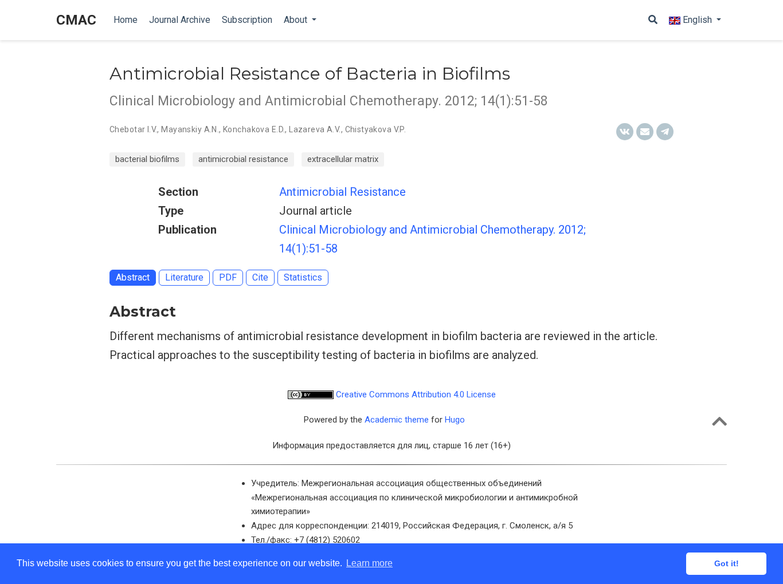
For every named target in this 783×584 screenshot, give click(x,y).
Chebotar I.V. (133, 129)
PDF (228, 277)
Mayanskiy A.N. (190, 129)
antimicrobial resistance (243, 159)
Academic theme (397, 420)
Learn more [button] (369, 563)
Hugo (455, 420)
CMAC (76, 20)
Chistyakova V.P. (375, 129)
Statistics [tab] (303, 277)
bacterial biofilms (147, 159)
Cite (260, 277)
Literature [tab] (184, 277)
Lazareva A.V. (314, 129)
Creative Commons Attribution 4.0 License (415, 394)
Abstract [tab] (133, 277)
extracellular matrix (342, 159)
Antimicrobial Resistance (342, 192)
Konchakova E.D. (254, 129)
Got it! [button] (726, 563)
